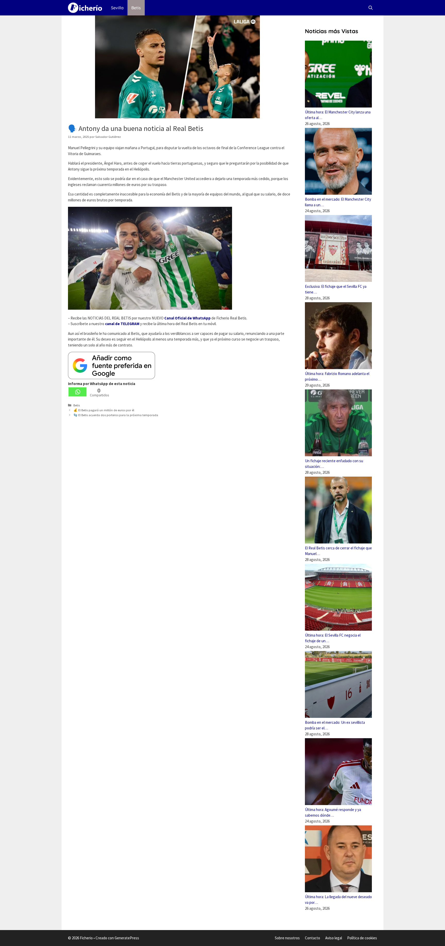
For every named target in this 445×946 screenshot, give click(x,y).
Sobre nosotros (287, 937)
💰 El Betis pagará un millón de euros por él (103, 410)
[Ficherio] (86, 7)
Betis (136, 7)
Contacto (312, 937)
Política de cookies (362, 937)
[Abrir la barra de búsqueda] (370, 7)
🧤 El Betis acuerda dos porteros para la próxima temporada (115, 415)
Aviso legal (333, 937)
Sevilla (117, 7)
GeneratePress (127, 937)
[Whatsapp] (78, 391)
